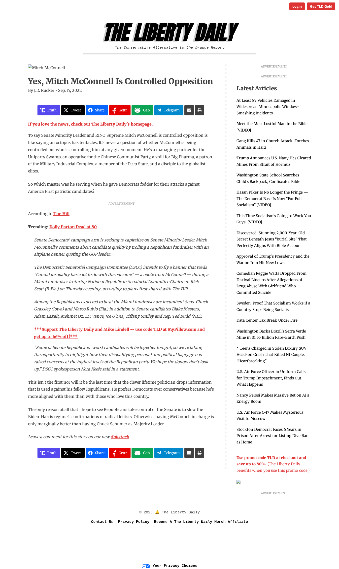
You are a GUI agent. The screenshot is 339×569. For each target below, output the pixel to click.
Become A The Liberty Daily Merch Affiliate (201, 522)
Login (297, 6)
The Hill (61, 213)
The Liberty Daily (170, 32)
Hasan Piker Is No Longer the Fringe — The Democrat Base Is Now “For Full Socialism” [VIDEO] (272, 198)
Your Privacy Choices (175, 566)
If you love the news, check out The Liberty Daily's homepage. (90, 124)
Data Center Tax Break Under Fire (267, 320)
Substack (120, 436)
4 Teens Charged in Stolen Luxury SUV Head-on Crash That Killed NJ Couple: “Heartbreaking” (271, 354)
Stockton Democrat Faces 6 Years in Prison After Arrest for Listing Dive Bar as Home (272, 435)
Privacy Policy (133, 522)
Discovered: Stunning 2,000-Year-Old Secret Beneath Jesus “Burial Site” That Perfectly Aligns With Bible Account (272, 239)
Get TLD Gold (321, 6)
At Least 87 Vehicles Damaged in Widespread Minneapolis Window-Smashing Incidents (268, 106)
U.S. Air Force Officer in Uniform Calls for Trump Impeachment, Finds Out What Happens (271, 378)
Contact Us (102, 522)
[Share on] (189, 110)
